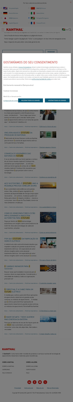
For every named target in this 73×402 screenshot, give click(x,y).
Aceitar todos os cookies (57, 100)
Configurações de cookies (10, 100)
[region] (36, 81)
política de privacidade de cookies (41, 79)
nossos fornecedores (25, 67)
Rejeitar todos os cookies (30, 100)
